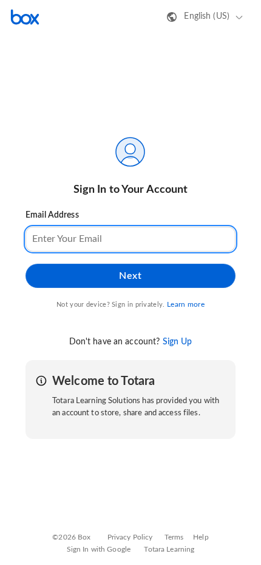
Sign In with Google (98, 549)
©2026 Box (71, 537)
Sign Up (177, 342)
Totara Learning (169, 549)
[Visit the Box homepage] (25, 17)
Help (201, 537)
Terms (174, 537)
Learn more (186, 304)
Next (130, 276)
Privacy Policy (130, 537)
